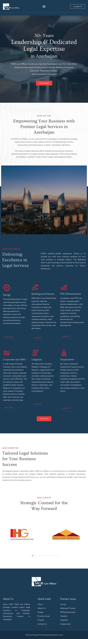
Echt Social (58, 635)
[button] (44, 6)
